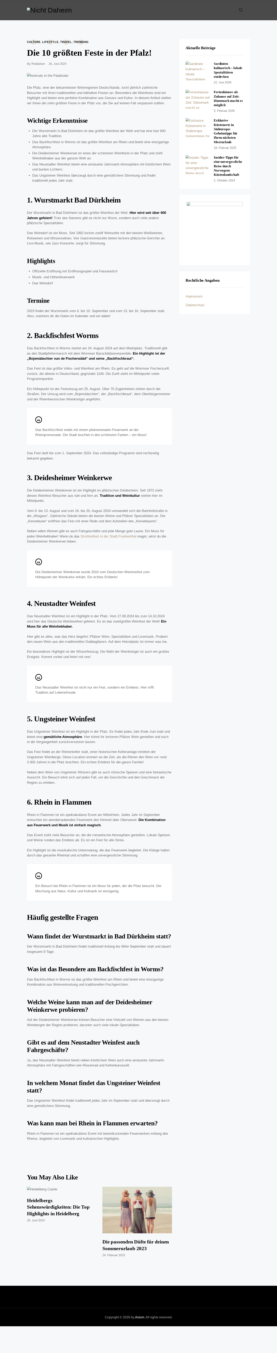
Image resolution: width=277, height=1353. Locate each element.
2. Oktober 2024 (224, 180)
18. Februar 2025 (225, 147)
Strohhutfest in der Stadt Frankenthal (108, 536)
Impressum (194, 296)
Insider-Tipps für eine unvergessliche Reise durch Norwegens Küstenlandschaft (228, 166)
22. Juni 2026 (222, 82)
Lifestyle (50, 42)
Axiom (139, 1317)
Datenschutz (195, 305)
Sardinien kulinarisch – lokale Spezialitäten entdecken (228, 70)
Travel (66, 42)
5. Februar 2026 (224, 110)
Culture (34, 42)
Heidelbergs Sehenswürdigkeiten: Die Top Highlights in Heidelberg (58, 1207)
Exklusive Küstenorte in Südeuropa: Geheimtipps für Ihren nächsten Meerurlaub (225, 131)
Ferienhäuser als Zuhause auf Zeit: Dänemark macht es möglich (228, 98)
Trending (81, 42)
